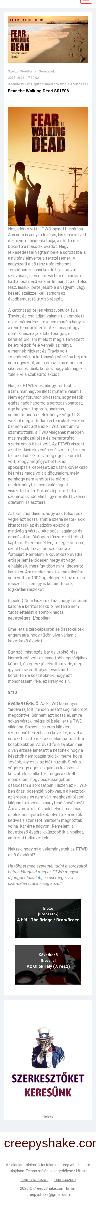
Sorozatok (47, 71)
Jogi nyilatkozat (35, 1180)
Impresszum (65, 1180)
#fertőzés (78, 84)
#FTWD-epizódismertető (40, 84)
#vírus (64, 84)
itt (40, 877)
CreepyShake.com (49, 1188)
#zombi (14, 84)
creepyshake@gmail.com (48, 1194)
